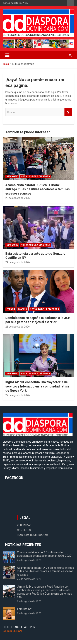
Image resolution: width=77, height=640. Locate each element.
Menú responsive (70, 3)
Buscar (68, 112)
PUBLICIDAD (24, 525)
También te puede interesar (27, 132)
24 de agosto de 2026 (17, 262)
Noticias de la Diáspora (35, 176)
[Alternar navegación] (7, 55)
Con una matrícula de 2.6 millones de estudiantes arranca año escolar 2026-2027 (44, 554)
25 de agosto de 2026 (17, 198)
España (10, 309)
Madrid (22, 309)
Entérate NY (24, 609)
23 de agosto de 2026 (17, 326)
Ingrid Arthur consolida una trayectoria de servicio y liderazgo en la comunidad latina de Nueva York (37, 386)
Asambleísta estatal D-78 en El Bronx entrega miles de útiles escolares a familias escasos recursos (37, 189)
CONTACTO (24, 530)
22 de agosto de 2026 (17, 395)
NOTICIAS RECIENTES (23, 545)
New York (12, 176)
